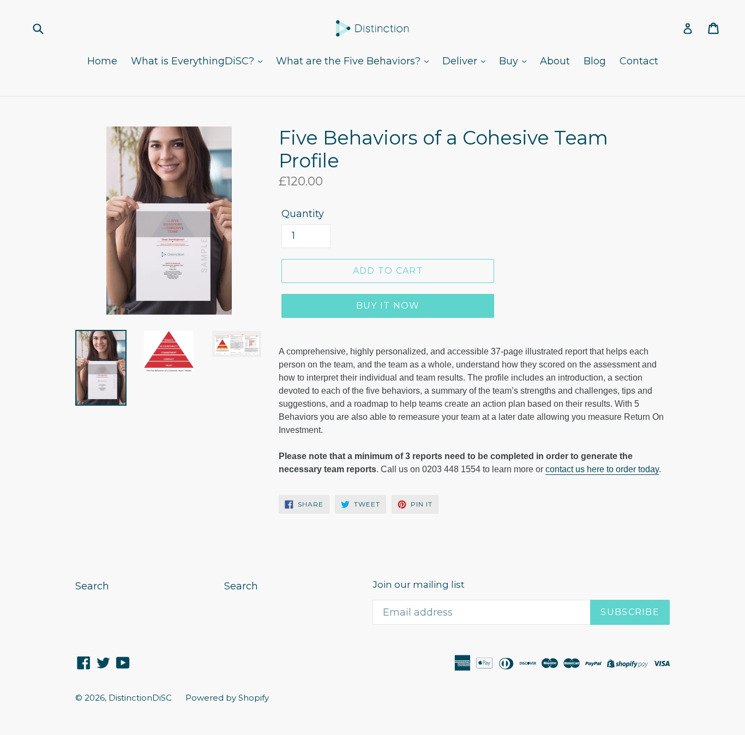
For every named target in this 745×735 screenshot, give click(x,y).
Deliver (461, 61)
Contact (639, 61)
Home (102, 61)
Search (92, 586)
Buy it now (388, 305)
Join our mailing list (418, 584)
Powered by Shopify (227, 697)
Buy (510, 61)
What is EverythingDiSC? (194, 61)
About (555, 61)
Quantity (302, 214)
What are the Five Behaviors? (349, 61)
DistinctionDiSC (140, 697)
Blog (595, 61)
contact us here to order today (602, 469)
